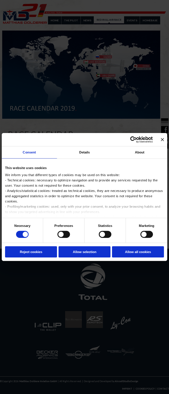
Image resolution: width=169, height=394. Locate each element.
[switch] (63, 234)
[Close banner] (162, 139)
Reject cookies (31, 252)
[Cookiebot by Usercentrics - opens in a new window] (133, 139)
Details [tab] (84, 152)
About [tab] (140, 152)
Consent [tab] (29, 152)
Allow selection (84, 252)
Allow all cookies (138, 252)
